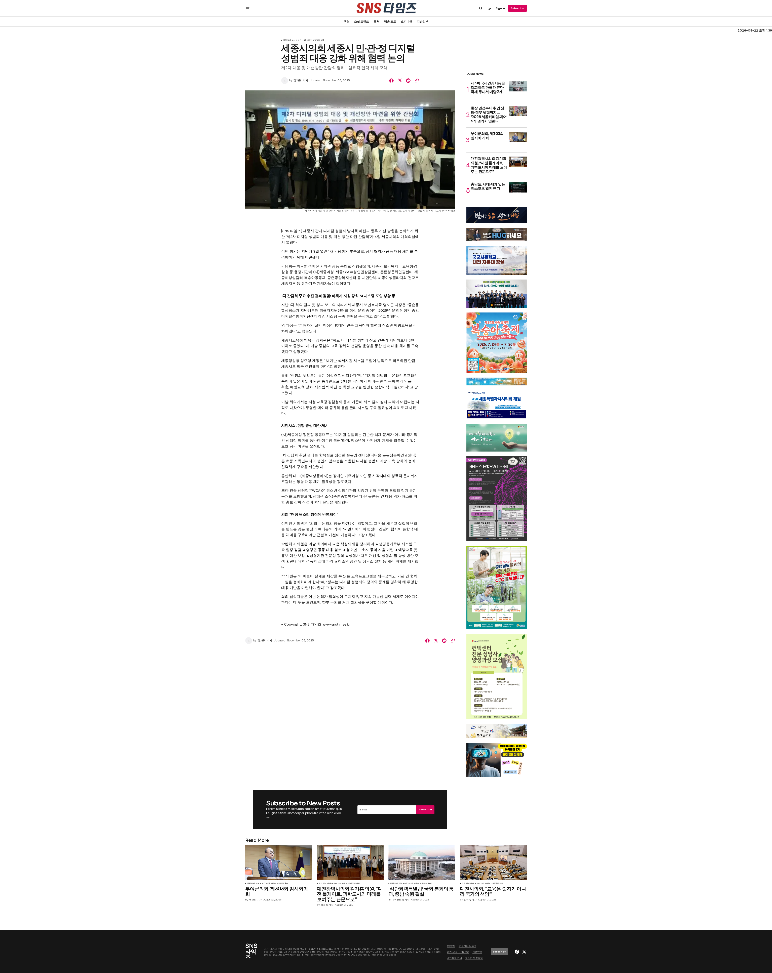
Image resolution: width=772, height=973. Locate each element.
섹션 (346, 21)
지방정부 (422, 21)
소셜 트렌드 (361, 21)
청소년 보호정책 (474, 958)
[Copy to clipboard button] (416, 80)
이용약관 (477, 951)
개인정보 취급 (454, 958)
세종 (322, 40)
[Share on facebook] (392, 80)
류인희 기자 (255, 899)
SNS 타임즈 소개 (467, 945)
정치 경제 (287, 40)
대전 (358, 884)
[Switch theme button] (489, 8)
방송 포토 (390, 21)
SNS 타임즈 (364, 954)
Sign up (451, 945)
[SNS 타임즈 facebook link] (517, 951)
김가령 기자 (300, 80)
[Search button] (480, 8)
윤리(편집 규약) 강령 (458, 951)
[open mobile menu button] (247, 8)
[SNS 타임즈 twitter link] (523, 951)
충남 (286, 884)
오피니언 (406, 21)
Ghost (392, 954)
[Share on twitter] (400, 80)
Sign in (500, 8)
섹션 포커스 (296, 40)
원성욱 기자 (327, 905)
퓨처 (376, 21)
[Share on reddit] (408, 80)
